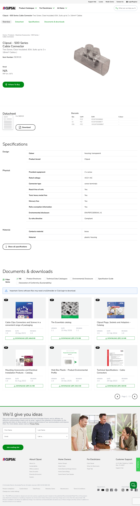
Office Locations (34, 469)
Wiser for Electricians (93, 466)
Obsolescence (64, 489)
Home (5, 35)
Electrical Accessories (23, 35)
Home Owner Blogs (64, 471)
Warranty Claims (50, 489)
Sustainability (33, 466)
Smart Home (61, 466)
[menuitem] (28, 8)
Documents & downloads (54, 22)
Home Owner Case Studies (66, 474)
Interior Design (62, 463)
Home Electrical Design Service (67, 469)
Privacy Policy (34, 424)
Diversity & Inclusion (35, 474)
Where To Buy (14, 84)
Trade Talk (90, 469)
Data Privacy (36, 489)
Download (26, 127)
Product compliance (8, 489)
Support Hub (119, 468)
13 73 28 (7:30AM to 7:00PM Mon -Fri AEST (124, 464)
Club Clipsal (90, 463)
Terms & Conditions (79, 489)
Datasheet (19, 22)
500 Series (34, 35)
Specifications (34, 22)
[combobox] (52, 436)
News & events (33, 471)
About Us (32, 463)
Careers (31, 477)
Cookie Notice (23, 489)
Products (11, 35)
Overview (6, 22)
